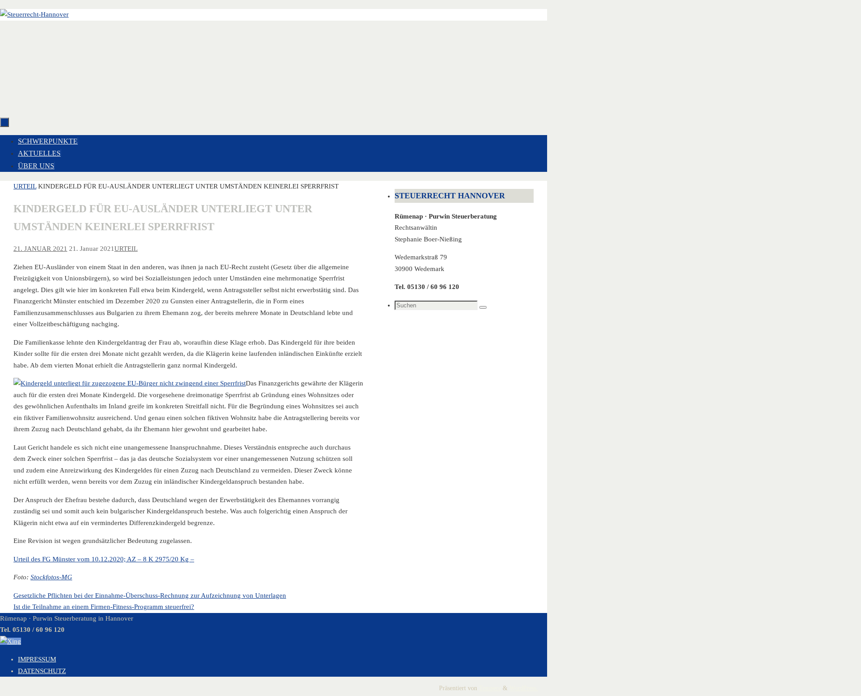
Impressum (37, 659)
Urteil (24, 186)
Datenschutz (42, 670)
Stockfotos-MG (51, 577)
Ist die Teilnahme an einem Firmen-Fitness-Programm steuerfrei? (103, 606)
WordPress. (523, 688)
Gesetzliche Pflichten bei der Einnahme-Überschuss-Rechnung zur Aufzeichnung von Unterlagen (149, 595)
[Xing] (10, 641)
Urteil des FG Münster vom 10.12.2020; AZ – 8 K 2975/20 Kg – (103, 559)
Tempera (490, 688)
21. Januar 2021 (40, 248)
